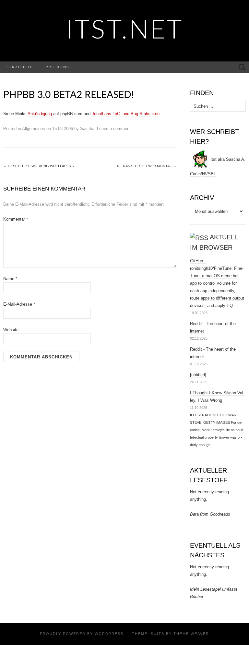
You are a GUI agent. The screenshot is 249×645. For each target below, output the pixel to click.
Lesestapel (210, 589)
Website (10, 329)
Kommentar (15, 219)
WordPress (109, 634)
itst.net (124, 31)
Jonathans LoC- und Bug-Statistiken (126, 113)
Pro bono (58, 67)
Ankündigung (40, 113)
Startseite (19, 67)
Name (10, 278)
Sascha (87, 128)
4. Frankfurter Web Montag (147, 166)
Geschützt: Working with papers (38, 166)
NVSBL (209, 173)
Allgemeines (33, 128)
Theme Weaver (191, 634)
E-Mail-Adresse (19, 304)
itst (214, 159)
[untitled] (198, 374)
